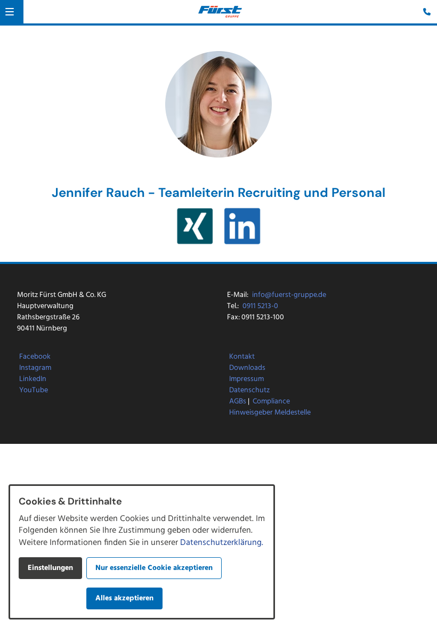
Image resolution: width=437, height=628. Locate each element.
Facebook (35, 356)
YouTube (33, 390)
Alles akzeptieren (124, 598)
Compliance (271, 401)
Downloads (247, 368)
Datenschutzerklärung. (221, 543)
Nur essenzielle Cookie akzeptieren (154, 568)
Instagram (35, 368)
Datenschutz (249, 390)
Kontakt (242, 356)
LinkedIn (32, 379)
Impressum (246, 379)
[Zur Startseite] (220, 11)
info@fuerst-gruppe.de (289, 295)
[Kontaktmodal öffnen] (424, 13)
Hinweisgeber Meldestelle (270, 412)
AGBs (237, 401)
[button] (9, 11)
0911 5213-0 (260, 306)
